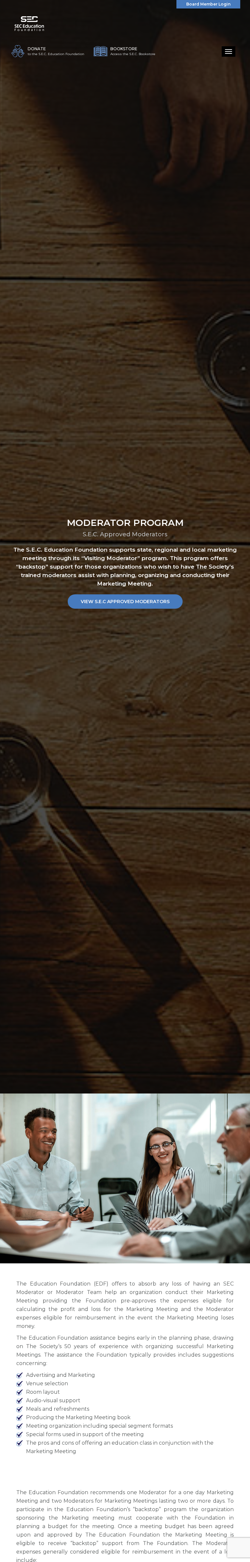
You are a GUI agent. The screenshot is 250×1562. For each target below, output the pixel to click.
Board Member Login (208, 4)
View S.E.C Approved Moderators (125, 601)
